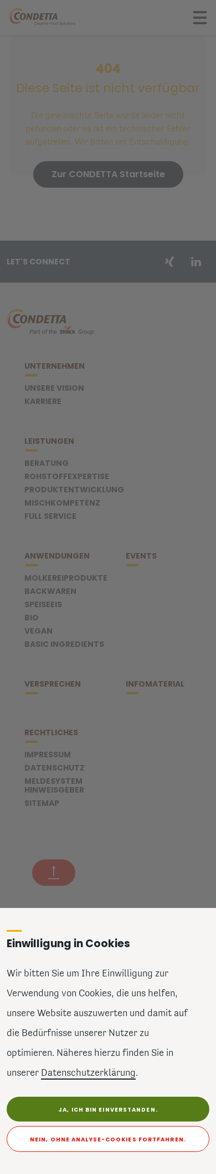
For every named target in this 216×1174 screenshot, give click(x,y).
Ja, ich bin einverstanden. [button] (108, 1110)
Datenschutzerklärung (88, 1074)
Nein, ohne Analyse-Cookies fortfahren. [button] (108, 1139)
